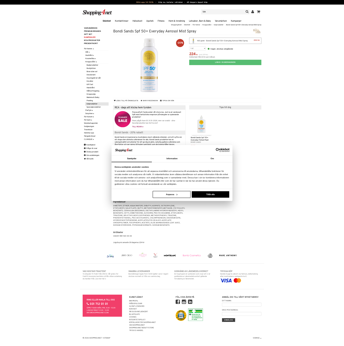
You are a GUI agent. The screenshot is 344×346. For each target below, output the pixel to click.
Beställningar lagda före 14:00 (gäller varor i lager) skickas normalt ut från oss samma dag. (148, 274)
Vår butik (90, 159)
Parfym (88, 110)
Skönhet (107, 21)
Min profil (133, 301)
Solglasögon (89, 126)
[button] (258, 11)
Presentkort (91, 43)
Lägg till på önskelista (127, 101)
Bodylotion (91, 68)
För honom (88, 117)
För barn (87, 120)
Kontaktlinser (121, 21)
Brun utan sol (92, 71)
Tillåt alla (210, 194)
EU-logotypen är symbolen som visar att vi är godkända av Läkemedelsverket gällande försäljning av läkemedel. (192, 275)
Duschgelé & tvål (94, 78)
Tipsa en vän (168, 101)
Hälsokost (137, 21)
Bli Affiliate (134, 314)
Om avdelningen (92, 155)
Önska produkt (92, 152)
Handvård (90, 88)
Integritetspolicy (137, 320)
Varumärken (221, 21)
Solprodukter (218, 25)
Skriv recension (150, 101)
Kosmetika (90, 58)
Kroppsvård (207, 25)
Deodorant (91, 75)
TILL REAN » (137, 127)
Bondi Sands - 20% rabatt (129, 132)
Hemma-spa (89, 133)
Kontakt (133, 309)
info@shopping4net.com (98, 313)
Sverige (256, 338)
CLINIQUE (88, 139)
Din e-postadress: (230, 310)
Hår (87, 52)
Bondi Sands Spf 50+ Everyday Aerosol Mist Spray (243, 25)
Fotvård (90, 81)
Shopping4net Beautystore (141, 328)
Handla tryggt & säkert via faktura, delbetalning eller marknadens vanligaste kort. (239, 274)
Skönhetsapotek (91, 123)
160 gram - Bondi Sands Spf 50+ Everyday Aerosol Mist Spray (228, 40)
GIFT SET (88, 34)
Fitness (161, 21)
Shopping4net (176, 25)
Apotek (150, 21)
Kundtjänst (90, 145)
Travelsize (88, 130)
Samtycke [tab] (131, 158)
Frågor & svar (91, 148)
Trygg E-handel (136, 330)
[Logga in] (252, 11)
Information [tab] (172, 158)
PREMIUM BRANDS (92, 31)
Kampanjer (236, 21)
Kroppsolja (91, 94)
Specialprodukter (94, 107)
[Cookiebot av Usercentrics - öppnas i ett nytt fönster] (218, 150)
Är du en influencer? (138, 312)
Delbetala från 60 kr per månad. (202, 57)
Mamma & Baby (93, 97)
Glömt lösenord (136, 306)
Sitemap (106, 338)
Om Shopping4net (137, 325)
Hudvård (89, 55)
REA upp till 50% (144, 2)
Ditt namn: (226, 301)
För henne (196, 25)
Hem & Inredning (177, 21)
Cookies (132, 317)
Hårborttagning (93, 91)
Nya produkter (92, 40)
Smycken (89, 113)
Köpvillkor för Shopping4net (142, 322)
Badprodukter (92, 65)
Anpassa (170, 194)
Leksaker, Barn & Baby (200, 21)
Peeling (90, 101)
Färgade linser (90, 136)
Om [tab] (212, 158)
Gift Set (90, 84)
